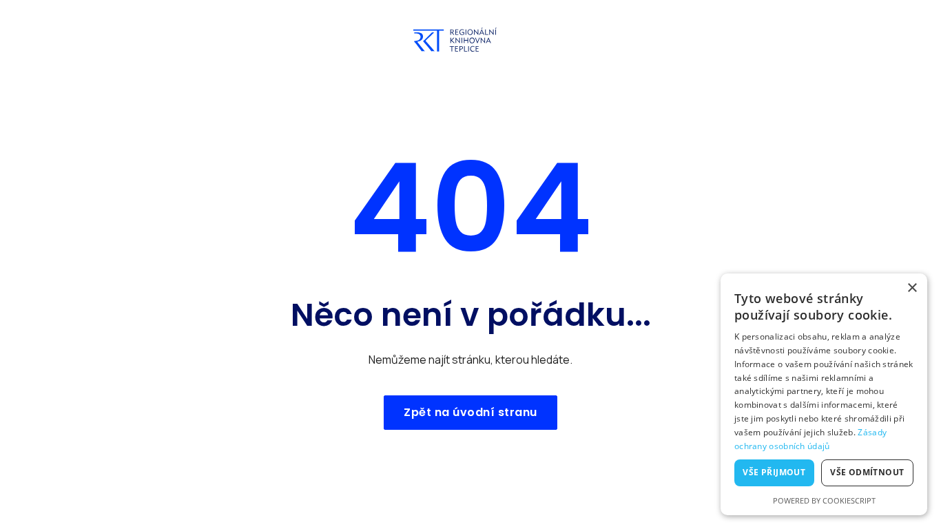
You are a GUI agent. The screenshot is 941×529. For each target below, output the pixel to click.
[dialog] (824, 394)
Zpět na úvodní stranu (470, 412)
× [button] (912, 288)
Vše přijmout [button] (774, 472)
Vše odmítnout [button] (867, 472)
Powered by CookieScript (824, 500)
